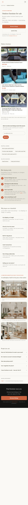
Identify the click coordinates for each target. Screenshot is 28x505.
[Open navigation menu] (25, 2)
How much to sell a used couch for (9, 154)
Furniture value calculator (7, 151)
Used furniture (5, 161)
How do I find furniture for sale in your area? (12, 352)
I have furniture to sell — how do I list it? (11, 370)
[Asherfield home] (3, 2)
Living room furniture (15, 161)
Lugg (21, 192)
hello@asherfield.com (13, 35)
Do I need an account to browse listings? (11, 356)
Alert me (6, 137)
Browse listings (14, 26)
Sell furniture (15, 401)
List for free (14, 30)
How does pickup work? (7, 361)
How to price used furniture (8, 148)
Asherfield (3, 5)
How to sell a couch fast (20, 151)
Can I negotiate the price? (7, 365)
